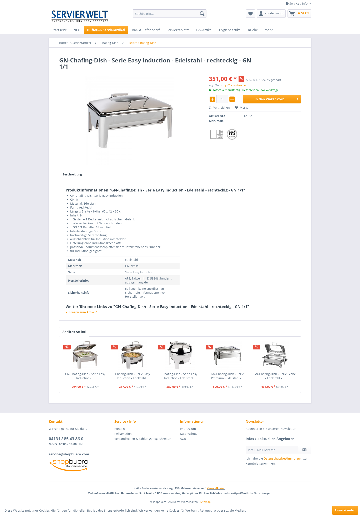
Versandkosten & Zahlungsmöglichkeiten (142, 439)
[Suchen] (202, 13)
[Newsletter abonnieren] (304, 450)
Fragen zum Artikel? (83, 312)
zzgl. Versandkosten (234, 85)
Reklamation (123, 434)
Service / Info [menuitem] (298, 3)
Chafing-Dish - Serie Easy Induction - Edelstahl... (132, 376)
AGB (183, 439)
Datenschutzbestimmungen (283, 458)
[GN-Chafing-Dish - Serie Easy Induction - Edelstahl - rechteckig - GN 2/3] (85, 355)
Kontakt (119, 429)
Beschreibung (72, 174)
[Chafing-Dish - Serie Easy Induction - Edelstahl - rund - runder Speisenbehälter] (132, 355)
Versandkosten (216, 488)
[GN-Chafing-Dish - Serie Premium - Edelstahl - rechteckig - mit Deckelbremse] (227, 355)
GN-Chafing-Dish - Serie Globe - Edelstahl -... (275, 376)
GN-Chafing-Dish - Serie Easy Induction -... (85, 376)
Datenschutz (189, 434)
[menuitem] (169, 13)
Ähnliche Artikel (74, 332)
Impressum (188, 429)
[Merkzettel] (250, 13)
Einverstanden (345, 510)
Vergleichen (221, 107)
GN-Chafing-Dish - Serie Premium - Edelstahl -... (227, 376)
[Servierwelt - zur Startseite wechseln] (80, 16)
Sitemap (205, 502)
